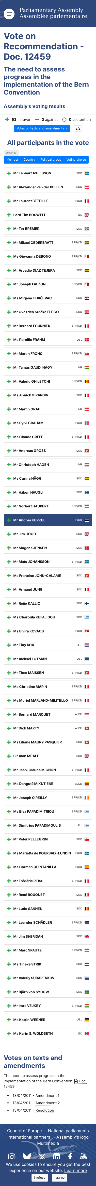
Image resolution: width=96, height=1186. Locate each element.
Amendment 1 (47, 1095)
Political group (50, 159)
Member (12, 159)
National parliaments (68, 1130)
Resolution (44, 1110)
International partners (29, 1137)
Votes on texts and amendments (41, 128)
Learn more (75, 1170)
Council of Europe (24, 1130)
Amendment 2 (47, 1103)
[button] (78, 128)
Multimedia (48, 1143)
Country (29, 159)
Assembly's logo (72, 1137)
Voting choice (76, 159)
